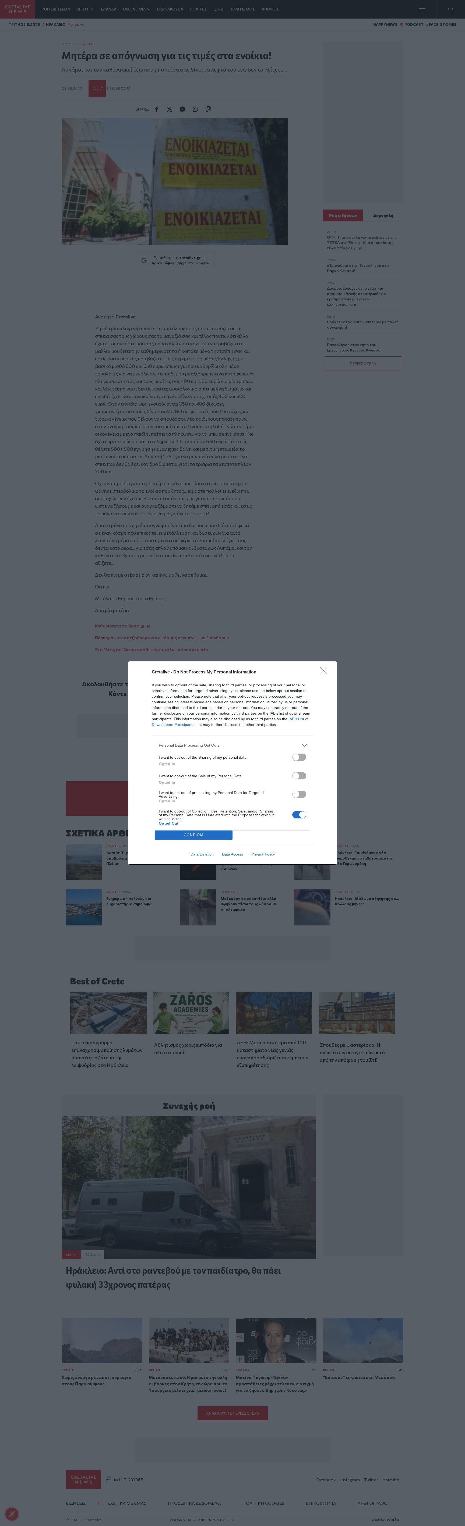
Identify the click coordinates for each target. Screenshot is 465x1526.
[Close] (325, 672)
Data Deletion (202, 854)
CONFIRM (194, 835)
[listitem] (232, 745)
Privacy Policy (263, 854)
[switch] (299, 757)
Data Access (232, 854)
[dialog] (232, 763)
